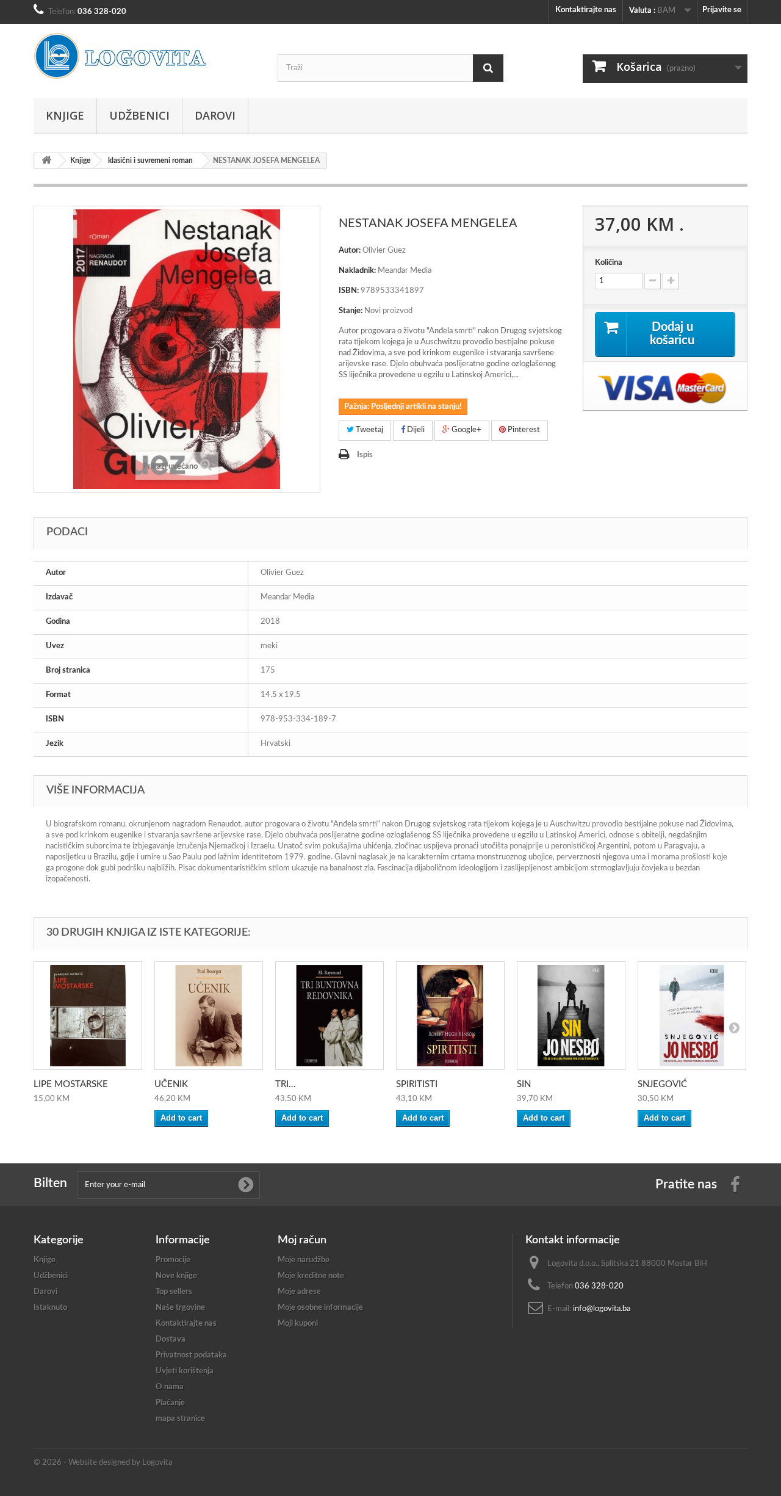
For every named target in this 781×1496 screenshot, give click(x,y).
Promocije (173, 1260)
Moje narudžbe (303, 1260)
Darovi (215, 115)
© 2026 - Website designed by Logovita (103, 1463)
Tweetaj (368, 430)
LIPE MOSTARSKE (71, 1084)
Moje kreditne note (311, 1276)
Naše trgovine (180, 1308)
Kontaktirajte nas (585, 10)
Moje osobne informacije (320, 1308)
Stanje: (350, 311)
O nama (170, 1387)
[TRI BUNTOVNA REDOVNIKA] (329, 1015)
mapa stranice (180, 1419)
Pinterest (523, 430)
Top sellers (174, 1292)
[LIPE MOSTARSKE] (88, 1015)
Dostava (170, 1339)
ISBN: (349, 291)
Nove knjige (176, 1276)
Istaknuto (50, 1308)
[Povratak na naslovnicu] (46, 160)
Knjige (65, 115)
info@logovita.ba (601, 1309)
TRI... (285, 1084)
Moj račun (302, 1240)
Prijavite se (721, 10)
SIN (524, 1084)
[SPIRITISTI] (450, 1015)
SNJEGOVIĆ (662, 1084)
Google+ (465, 430)
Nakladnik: (357, 271)
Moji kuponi (298, 1324)
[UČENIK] (208, 1015)
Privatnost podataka (191, 1355)
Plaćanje (170, 1403)
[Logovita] (146, 56)
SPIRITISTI (416, 1084)
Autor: (350, 251)
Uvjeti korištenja (185, 1371)
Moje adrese (299, 1292)
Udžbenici (139, 115)
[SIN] (571, 1015)
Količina (608, 263)
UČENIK (171, 1084)
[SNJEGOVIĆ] (692, 1015)
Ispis (365, 455)
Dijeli (415, 430)
